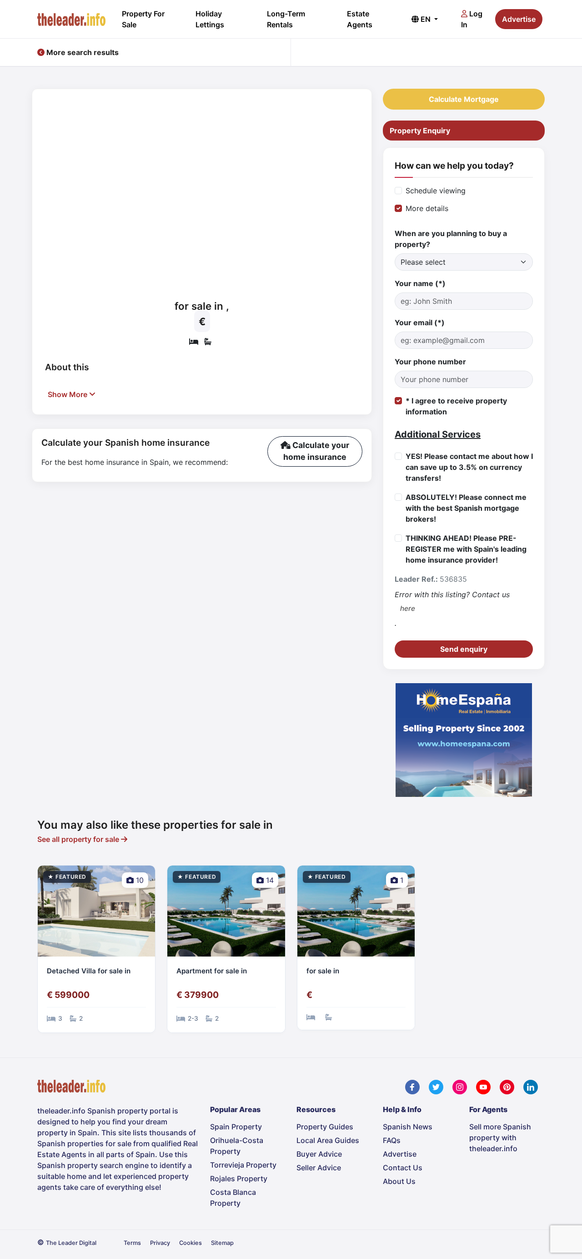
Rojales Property (238, 1178)
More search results (82, 52)
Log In (471, 19)
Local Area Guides (327, 1140)
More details (427, 208)
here (407, 608)
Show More (68, 394)
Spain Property (236, 1126)
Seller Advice (318, 1167)
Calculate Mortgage (464, 99)
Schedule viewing (436, 190)
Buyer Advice (319, 1153)
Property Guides (324, 1126)
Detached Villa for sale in (88, 971)
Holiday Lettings (210, 19)
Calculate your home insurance (316, 451)
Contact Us (402, 1167)
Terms (132, 1242)
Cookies (190, 1242)
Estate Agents (359, 19)
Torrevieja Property (243, 1164)
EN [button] (425, 19)
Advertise (519, 19)
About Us (399, 1181)
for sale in (322, 971)
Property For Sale (143, 19)
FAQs (392, 1140)
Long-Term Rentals (286, 19)
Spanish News (407, 1126)
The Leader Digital (71, 1242)
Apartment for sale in (211, 971)
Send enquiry (463, 649)
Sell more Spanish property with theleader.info (500, 1137)
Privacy (160, 1242)
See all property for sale (79, 839)
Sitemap (222, 1242)
